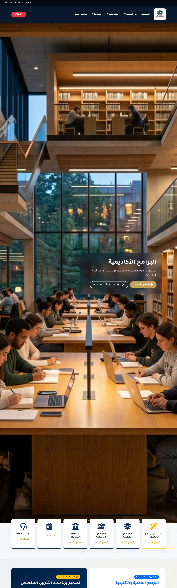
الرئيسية (146, 14)
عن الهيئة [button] (131, 14)
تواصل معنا (80, 14)
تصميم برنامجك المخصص (107, 285)
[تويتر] (19, 3)
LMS (17, 14)
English (28, 3)
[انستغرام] (6, 3)
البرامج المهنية (141, 285)
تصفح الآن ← (153, 542)
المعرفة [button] (98, 14)
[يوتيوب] (11, 3)
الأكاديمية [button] (114, 14)
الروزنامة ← (49, 536)
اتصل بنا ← (23, 539)
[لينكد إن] (15, 3)
